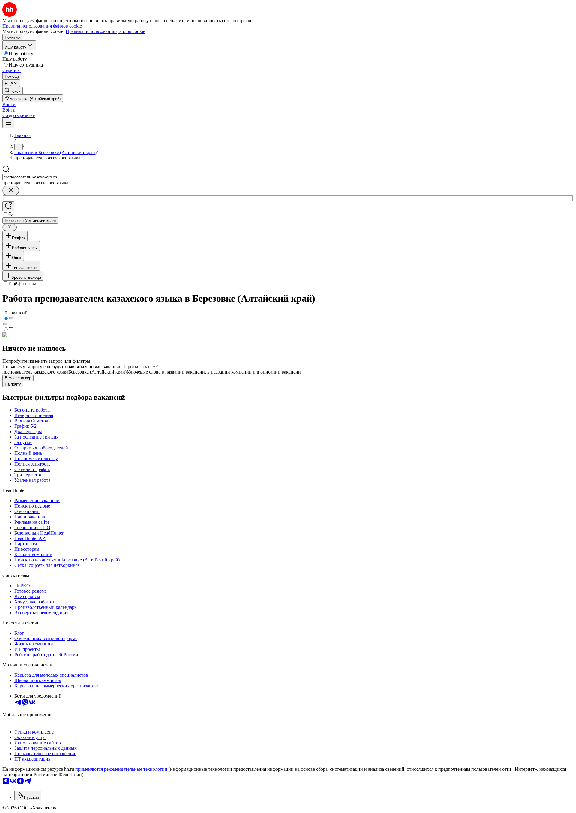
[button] (9, 104)
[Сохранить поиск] (8, 206)
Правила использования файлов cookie (105, 31)
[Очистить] (10, 190)
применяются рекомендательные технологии (121, 769)
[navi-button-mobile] (8, 123)
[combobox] (30, 177)
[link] (12, 90)
